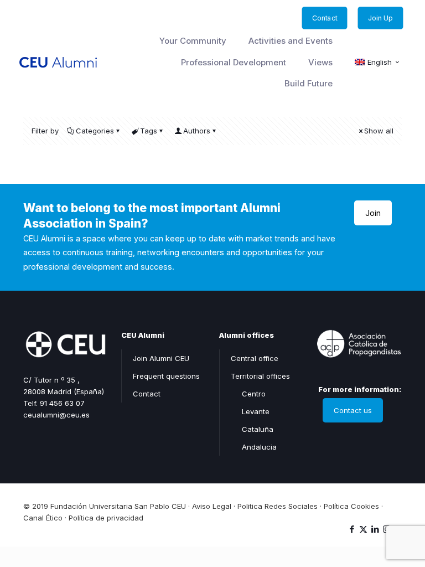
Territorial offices (260, 376)
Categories (95, 130)
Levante (255, 411)
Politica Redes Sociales (277, 506)
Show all (378, 130)
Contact (146, 393)
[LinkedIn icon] (375, 529)
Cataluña (257, 429)
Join (373, 213)
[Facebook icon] (352, 529)
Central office (254, 358)
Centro (254, 393)
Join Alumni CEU (161, 358)
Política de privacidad (106, 517)
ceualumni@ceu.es (56, 414)
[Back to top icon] (371, 511)
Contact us (353, 410)
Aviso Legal (211, 506)
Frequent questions (166, 376)
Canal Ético (43, 517)
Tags (148, 130)
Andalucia (259, 446)
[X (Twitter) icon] (363, 529)
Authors (196, 130)
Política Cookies (351, 506)
